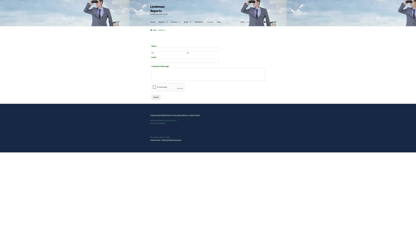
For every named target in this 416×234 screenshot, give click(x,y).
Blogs (186, 22)
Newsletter (199, 22)
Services (174, 22)
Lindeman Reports (157, 8)
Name (154, 46)
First (152, 53)
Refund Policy (166, 115)
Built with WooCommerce (171, 140)
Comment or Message (160, 66)
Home (152, 22)
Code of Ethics (194, 115)
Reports (162, 22)
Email (154, 57)
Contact (210, 22)
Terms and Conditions (180, 115)
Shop (219, 22)
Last (187, 53)
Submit (156, 97)
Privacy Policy (155, 115)
